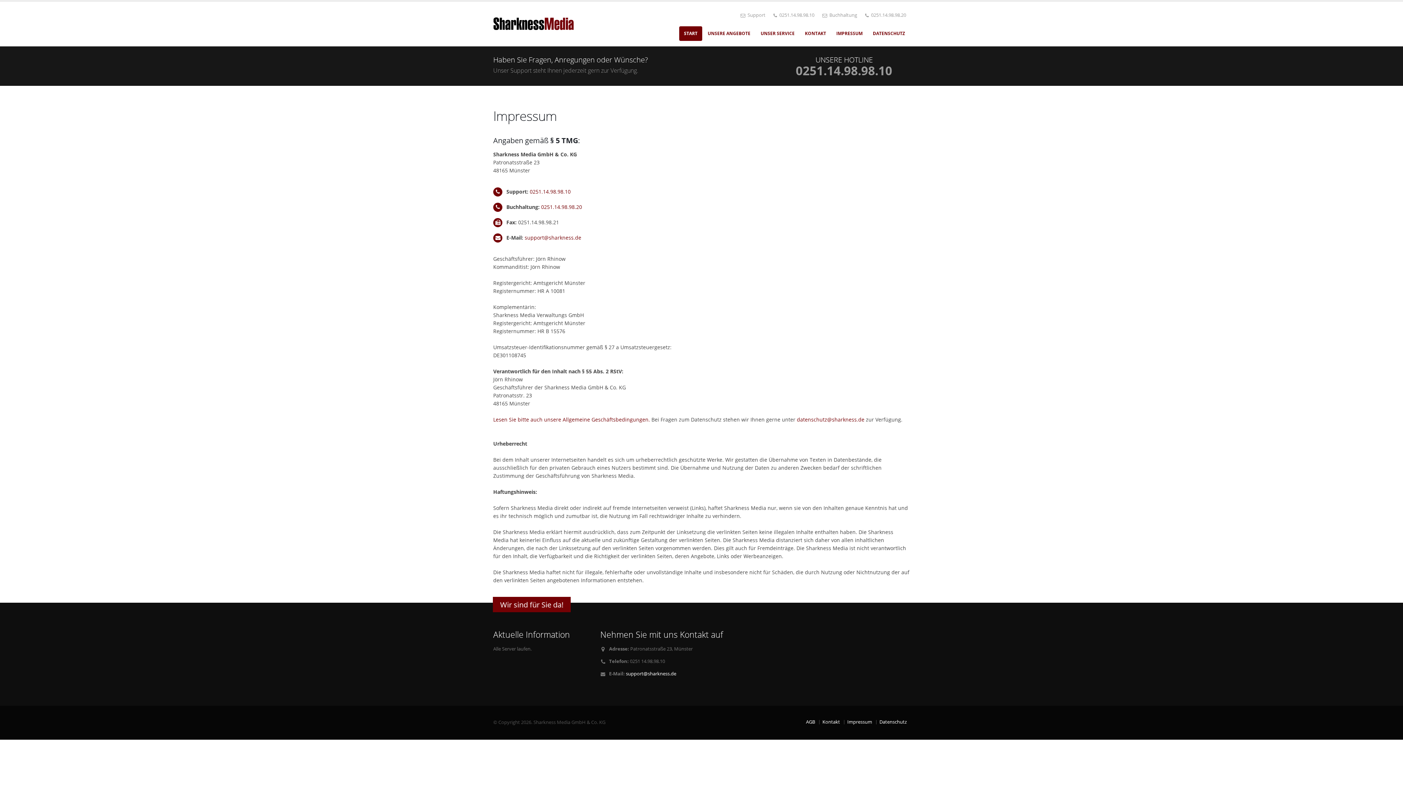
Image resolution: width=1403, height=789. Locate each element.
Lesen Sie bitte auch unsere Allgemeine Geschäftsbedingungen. (571, 419)
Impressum (849, 33)
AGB (810, 722)
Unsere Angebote (729, 33)
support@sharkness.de (553, 237)
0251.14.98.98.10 (550, 191)
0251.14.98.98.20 (561, 206)
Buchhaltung (842, 15)
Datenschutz (889, 33)
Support (755, 15)
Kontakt (815, 33)
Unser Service (778, 33)
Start (690, 33)
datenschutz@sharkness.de (830, 419)
